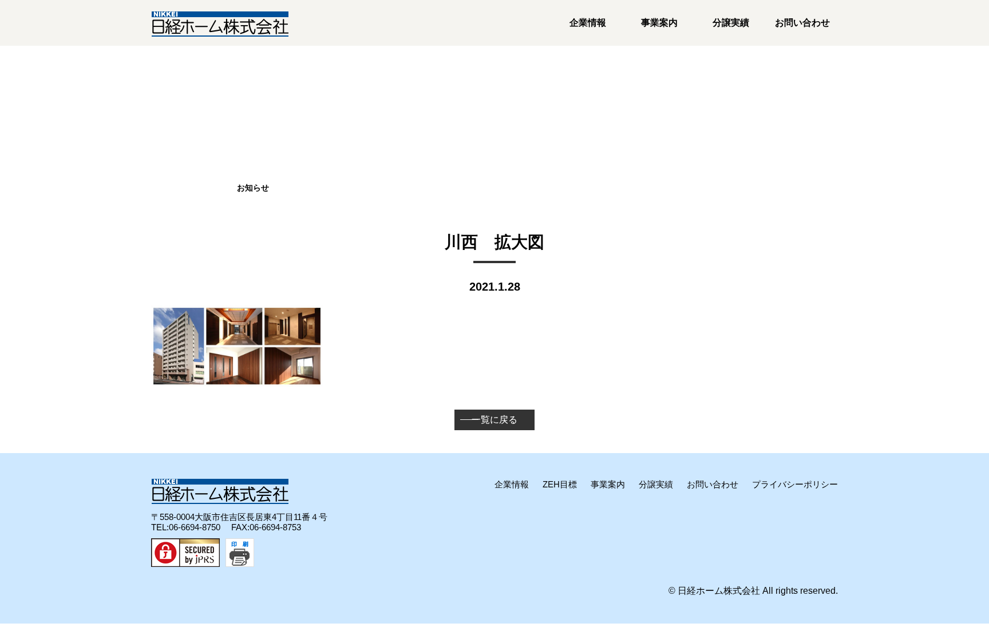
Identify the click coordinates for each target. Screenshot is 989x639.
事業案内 (659, 22)
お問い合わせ (802, 22)
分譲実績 (731, 22)
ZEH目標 (560, 484)
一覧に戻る (494, 419)
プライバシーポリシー (795, 484)
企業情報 (587, 22)
